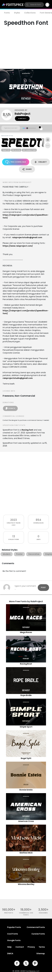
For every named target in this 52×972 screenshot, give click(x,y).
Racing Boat (26, 663)
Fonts (7, 12)
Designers (43, 913)
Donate (11, 408)
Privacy (31, 947)
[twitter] (26, 963)
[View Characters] (47, 139)
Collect (42, 162)
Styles (17, 12)
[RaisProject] (8, 115)
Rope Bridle (26, 695)
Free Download (18, 162)
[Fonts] (12, 5)
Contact (22, 119)
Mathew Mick (26, 852)
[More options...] (47, 145)
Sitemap (40, 953)
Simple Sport (26, 726)
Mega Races (26, 632)
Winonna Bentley (26, 884)
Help (9, 947)
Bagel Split (26, 758)
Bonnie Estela (26, 789)
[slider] (27, 128)
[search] (34, 4)
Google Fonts (14, 940)
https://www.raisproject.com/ (18, 246)
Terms (42, 947)
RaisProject (22, 114)
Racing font (27, 430)
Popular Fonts (14, 927)
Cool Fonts (12, 933)
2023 (13, 520)
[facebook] (17, 963)
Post (43, 587)
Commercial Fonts (36, 927)
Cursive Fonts (38, 933)
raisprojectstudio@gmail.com (27, 237)
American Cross (26, 821)
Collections (30, 12)
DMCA (10, 953)
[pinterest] (35, 963)
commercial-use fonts (26, 914)
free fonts (8, 913)
